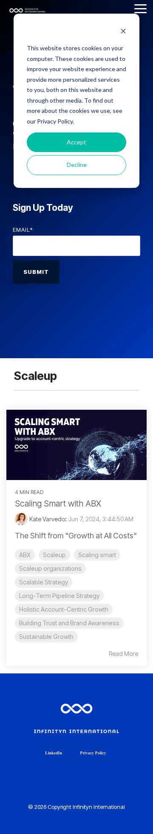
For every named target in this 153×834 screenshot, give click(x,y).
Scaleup (54, 554)
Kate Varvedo (47, 519)
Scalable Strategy (43, 582)
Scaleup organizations (50, 568)
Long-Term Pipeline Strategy (59, 595)
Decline (77, 164)
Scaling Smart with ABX (58, 503)
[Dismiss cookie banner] (123, 32)
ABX (25, 554)
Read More (123, 653)
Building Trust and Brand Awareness (69, 623)
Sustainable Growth (46, 636)
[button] (140, 8)
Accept (76, 142)
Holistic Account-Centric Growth (63, 609)
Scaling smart (97, 554)
